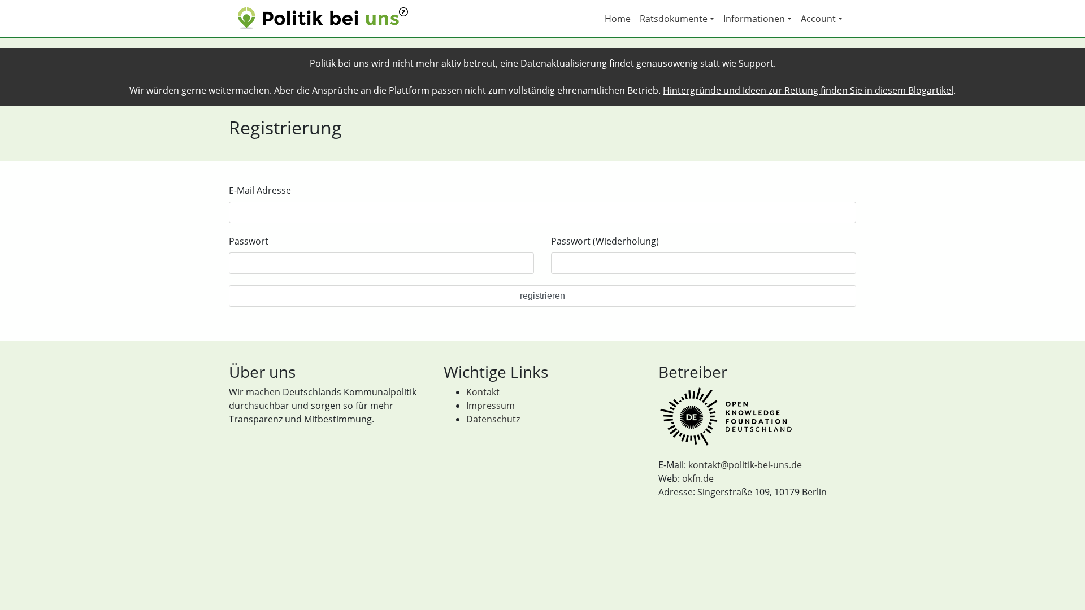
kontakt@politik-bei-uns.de (745, 465)
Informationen (754, 18)
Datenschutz (493, 419)
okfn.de (698, 478)
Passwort (248, 241)
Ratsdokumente (674, 18)
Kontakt (483, 392)
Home (618, 18)
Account (818, 18)
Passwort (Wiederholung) (605, 241)
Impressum (490, 405)
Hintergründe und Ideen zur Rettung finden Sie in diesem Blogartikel (808, 90)
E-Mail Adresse (260, 190)
